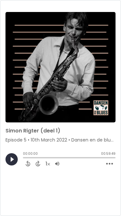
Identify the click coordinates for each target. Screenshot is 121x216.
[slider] (24, 158)
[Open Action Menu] (110, 164)
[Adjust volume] (57, 163)
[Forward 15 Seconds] (38, 163)
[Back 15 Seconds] (28, 163)
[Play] (11, 159)
